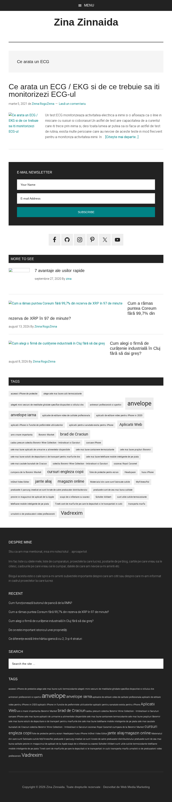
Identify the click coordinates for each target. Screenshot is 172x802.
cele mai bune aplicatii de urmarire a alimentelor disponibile (40, 449)
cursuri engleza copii (65, 471)
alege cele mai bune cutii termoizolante (62, 393)
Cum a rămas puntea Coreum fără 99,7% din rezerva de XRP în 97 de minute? (59, 612)
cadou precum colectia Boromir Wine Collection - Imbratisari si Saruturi (45, 442)
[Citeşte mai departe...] (121, 137)
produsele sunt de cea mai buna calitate (112, 489)
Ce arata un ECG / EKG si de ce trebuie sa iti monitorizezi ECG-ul (84, 90)
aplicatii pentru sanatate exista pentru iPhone (91, 425)
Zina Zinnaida (86, 22)
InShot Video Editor (20, 482)
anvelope (139, 403)
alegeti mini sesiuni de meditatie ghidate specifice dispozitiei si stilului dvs (47, 404)
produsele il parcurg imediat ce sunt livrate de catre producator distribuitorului (49, 489)
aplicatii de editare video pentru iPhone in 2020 (119, 415)
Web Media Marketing (135, 787)
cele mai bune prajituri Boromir (135, 449)
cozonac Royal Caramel (125, 463)
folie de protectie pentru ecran (104, 472)
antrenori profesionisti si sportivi (105, 404)
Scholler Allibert (103, 497)
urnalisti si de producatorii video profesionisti (33, 514)
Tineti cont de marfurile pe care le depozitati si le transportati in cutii (88, 504)
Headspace (130, 472)
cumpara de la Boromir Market (26, 472)
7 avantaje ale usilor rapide (60, 270)
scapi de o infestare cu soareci (75, 497)
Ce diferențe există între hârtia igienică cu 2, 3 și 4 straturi (45, 638)
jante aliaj (43, 481)
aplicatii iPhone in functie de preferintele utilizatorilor (37, 425)
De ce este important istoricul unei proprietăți (38, 630)
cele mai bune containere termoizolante (95, 449)
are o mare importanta (22, 434)
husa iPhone (148, 472)
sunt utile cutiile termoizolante (132, 497)
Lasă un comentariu (72, 103)
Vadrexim (72, 513)
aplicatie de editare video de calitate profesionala (66, 415)
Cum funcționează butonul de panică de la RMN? (40, 603)
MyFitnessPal (142, 482)
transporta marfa (136, 504)
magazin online (71, 481)
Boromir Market (46, 434)
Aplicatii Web (130, 424)
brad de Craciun (74, 434)
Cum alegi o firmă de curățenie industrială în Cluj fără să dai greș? (135, 348)
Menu (89, 5)
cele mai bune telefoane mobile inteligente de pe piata (112, 456)
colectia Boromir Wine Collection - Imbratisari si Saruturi (80, 463)
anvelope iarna (23, 414)
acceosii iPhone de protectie (24, 393)
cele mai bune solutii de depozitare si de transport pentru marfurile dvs (45, 456)
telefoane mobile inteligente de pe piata (30, 504)
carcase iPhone (93, 442)
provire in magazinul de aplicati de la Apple (32, 497)
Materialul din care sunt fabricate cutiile (110, 482)
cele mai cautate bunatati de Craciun (29, 463)
